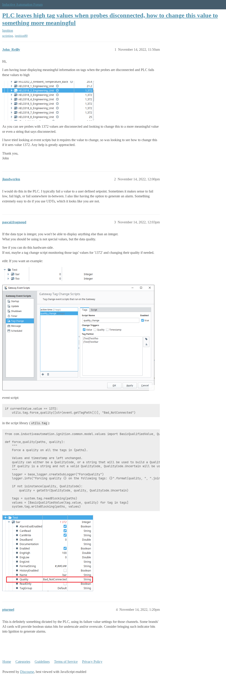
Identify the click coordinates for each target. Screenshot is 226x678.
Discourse (27, 672)
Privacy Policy (92, 661)
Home (6, 661)
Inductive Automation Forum (22, 4)
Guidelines (42, 661)
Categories (22, 661)
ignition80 (21, 35)
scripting (7, 35)
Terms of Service (66, 661)
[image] (78, 337)
